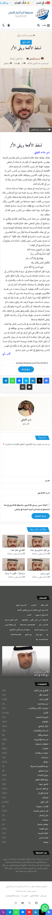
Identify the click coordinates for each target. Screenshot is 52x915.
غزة (47, 634)
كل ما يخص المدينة (41, 810)
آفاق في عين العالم (41, 690)
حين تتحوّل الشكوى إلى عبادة (40, 550)
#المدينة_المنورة (21, 605)
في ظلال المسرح (42, 788)
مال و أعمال (43, 815)
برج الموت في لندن (41, 675)
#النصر (29, 615)
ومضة (45, 842)
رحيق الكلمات (42, 775)
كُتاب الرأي (21, 35)
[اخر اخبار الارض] (28, 14)
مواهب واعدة (43, 824)
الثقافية (45, 721)
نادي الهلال (39, 634)
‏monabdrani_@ (42, 639)
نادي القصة (43, 828)
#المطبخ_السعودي (42, 615)
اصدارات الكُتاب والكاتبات (38, 708)
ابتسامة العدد (43, 703)
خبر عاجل (44, 757)
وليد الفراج (28, 634)
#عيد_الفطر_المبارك (11, 620)
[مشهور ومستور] (38, 564)
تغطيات (45, 748)
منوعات (45, 819)
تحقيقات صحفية (42, 743)
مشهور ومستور (45, 573)
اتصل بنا (25, 895)
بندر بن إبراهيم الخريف (41, 629)
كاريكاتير (45, 797)
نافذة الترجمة (43, 833)
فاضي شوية (43, 784)
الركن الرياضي (43, 726)
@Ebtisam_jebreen (27, 624)
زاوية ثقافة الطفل (41, 779)
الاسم (47, 480)
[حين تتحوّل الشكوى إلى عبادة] (38, 541)
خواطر (45, 761)
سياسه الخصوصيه (13, 895)
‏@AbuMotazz (16, 634)
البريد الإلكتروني (44, 492)
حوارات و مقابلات (41, 752)
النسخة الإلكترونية (41, 739)
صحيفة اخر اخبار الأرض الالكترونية (19, 629)
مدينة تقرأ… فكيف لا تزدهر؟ (15, 573)
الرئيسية (29, 35)
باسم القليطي (34, 58)
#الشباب (34, 605)
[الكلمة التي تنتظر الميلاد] (13, 541)
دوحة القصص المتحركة (39, 766)
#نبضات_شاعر (43, 624)
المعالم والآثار (43, 735)
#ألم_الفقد (44, 605)
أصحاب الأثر (43, 694)
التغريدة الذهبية (42, 717)
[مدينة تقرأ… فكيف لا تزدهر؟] (13, 564)
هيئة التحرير (34, 895)
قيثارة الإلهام (43, 793)
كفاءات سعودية (42, 806)
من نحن (43, 895)
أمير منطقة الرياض (10, 624)
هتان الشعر (43, 837)
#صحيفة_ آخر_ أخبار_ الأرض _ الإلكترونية (35, 620)
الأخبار (45, 712)
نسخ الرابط (26, 369)
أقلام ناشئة (43, 699)
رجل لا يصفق (43, 770)
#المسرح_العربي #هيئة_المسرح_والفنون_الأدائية (32, 610)
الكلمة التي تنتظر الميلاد (18, 550)
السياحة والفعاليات (40, 730)
